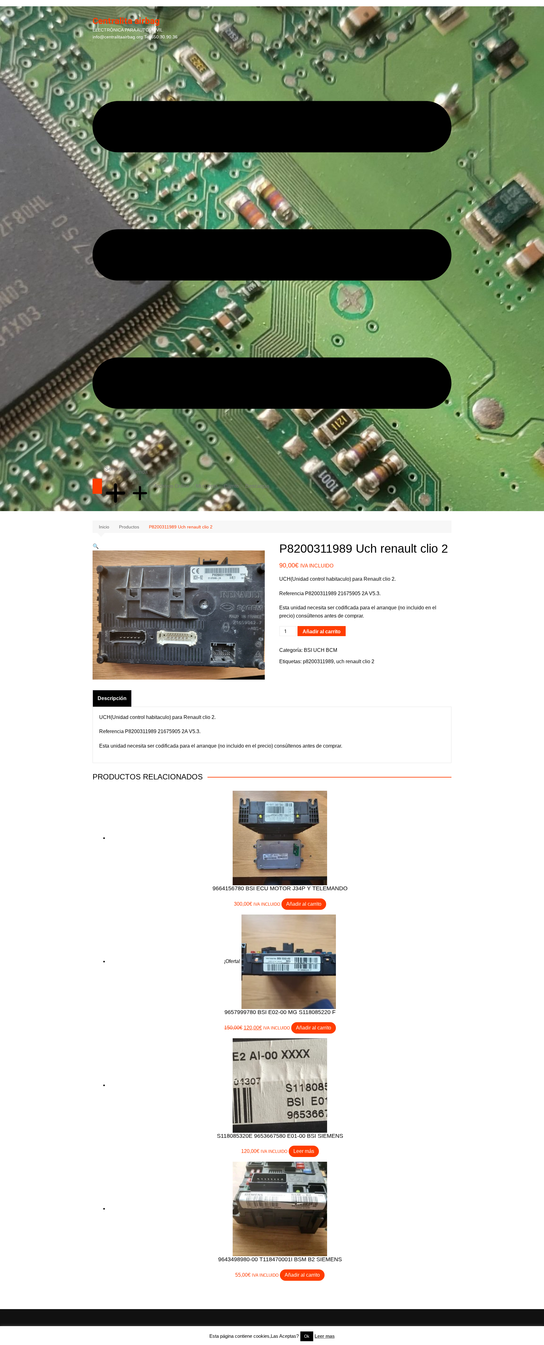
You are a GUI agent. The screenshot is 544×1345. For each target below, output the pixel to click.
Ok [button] (306, 1336)
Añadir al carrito (322, 631)
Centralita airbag (126, 21)
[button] (96, 546)
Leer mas (324, 1336)
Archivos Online (172, 486)
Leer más (303, 1151)
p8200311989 (318, 661)
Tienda (140, 472)
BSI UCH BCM (320, 650)
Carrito (231, 486)
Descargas (257, 486)
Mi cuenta (207, 486)
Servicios (115, 468)
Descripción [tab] (112, 698)
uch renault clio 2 (355, 661)
